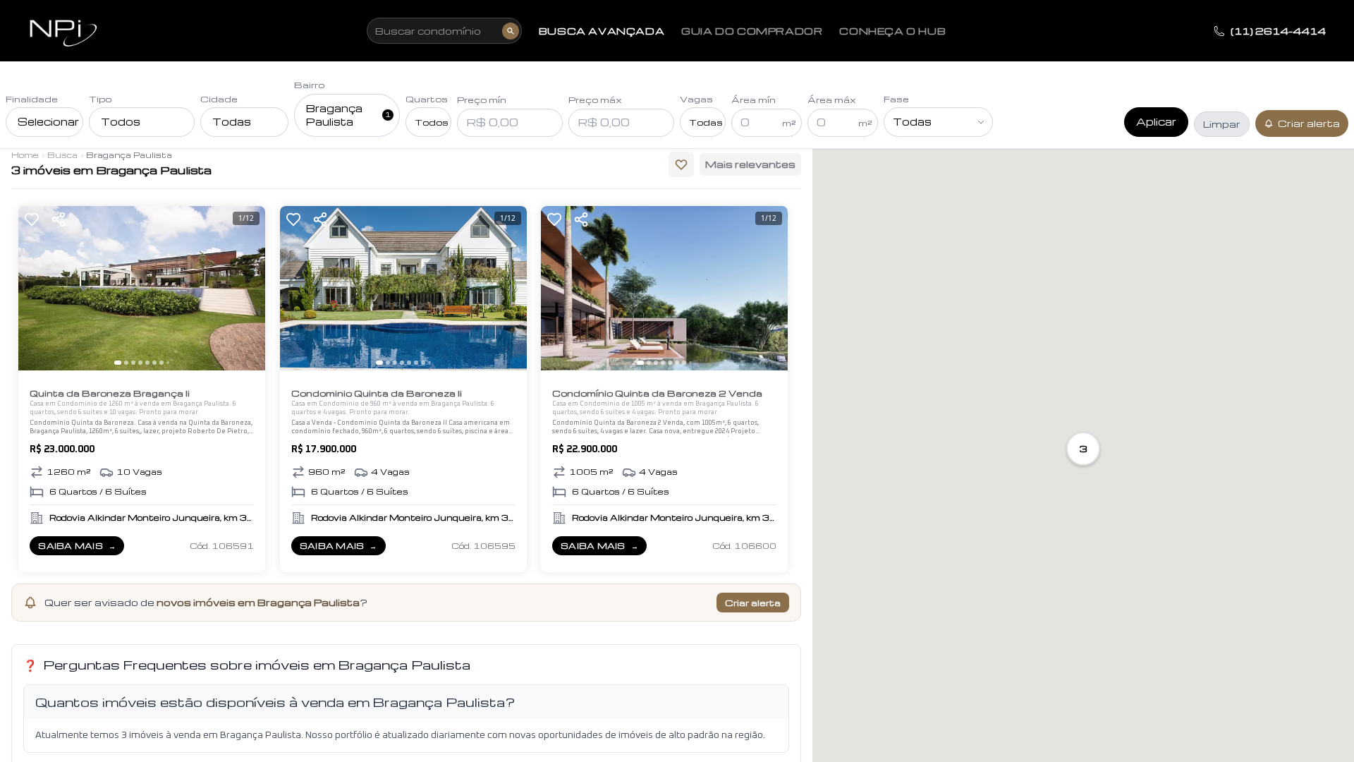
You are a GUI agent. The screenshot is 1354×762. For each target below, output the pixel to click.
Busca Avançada (601, 31)
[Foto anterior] (35, 288)
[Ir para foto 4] (140, 363)
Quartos (426, 98)
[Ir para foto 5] (147, 363)
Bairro (309, 84)
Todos (120, 121)
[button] (1083, 449)
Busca (62, 155)
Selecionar (48, 121)
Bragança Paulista (348, 115)
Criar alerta (1309, 123)
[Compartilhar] (58, 219)
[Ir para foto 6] (154, 363)
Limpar (1221, 124)
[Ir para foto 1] (117, 363)
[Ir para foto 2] (126, 363)
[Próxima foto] (248, 288)
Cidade (219, 98)
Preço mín (481, 99)
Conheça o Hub (892, 31)
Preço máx (595, 99)
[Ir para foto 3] (133, 363)
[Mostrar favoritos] (681, 164)
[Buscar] (510, 31)
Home (25, 155)
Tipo (100, 98)
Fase (896, 98)
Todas (231, 121)
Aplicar (1156, 121)
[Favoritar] (31, 219)
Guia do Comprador (751, 31)
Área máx (831, 99)
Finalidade (32, 98)
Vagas (696, 98)
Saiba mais (80, 547)
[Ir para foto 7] (161, 363)
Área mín (753, 99)
